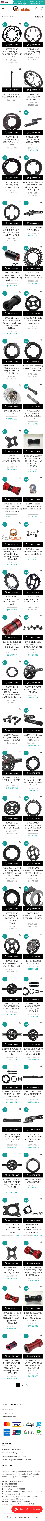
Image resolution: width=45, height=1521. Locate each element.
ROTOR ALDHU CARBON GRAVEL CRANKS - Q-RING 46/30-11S (33, 1007)
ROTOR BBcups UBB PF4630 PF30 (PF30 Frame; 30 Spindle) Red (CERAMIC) (33, 1271)
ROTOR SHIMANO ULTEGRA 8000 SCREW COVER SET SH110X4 (33, 646)
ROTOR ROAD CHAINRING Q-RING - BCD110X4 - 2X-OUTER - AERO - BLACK (12, 918)
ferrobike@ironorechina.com (15, 1481)
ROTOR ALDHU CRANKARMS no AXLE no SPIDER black (33, 141)
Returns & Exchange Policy (12, 1453)
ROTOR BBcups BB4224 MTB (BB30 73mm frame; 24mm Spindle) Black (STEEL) (12, 323)
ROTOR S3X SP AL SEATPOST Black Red (11, 95)
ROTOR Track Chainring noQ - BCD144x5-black (12, 184)
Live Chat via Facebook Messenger (17, 1501)
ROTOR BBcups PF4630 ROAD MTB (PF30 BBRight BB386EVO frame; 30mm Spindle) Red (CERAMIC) (12, 1366)
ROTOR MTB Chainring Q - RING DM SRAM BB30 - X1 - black (33, 600)
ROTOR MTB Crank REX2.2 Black (33, 228)
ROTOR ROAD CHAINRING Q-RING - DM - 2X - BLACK (12, 825)
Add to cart (13, 268)
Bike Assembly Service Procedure (14, 1456)
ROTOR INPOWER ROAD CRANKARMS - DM (33, 1094)
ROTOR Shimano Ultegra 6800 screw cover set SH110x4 (12, 737)
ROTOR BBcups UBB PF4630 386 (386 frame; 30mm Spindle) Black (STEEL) (33, 1317)
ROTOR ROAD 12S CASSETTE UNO (12, 412)
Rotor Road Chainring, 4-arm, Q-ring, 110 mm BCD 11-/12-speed (33, 368)
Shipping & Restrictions (11, 1449)
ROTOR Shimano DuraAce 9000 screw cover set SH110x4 (33, 551)
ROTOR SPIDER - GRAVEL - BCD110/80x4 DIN (12, 1270)
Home (6, 17)
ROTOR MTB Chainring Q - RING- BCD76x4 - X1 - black (33, 275)
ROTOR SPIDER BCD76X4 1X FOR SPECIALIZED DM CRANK (12, 1228)
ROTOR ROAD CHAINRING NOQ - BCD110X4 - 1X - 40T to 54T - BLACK (12, 231)
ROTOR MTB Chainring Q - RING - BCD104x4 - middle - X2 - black (33, 781)
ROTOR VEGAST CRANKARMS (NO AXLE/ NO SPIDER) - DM (33, 414)
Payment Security (9, 1417)
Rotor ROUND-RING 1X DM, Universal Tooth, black (33, 320)
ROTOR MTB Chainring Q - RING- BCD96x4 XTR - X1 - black (12, 600)
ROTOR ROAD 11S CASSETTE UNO (33, 962)
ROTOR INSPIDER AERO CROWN (33, 1180)
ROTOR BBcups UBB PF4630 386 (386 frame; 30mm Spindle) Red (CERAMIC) (12, 507)
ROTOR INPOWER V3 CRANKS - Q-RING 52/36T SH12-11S (11, 1094)
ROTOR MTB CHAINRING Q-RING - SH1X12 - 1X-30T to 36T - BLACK (33, 872)
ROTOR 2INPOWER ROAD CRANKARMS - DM (11, 780)
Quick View (20, 24)
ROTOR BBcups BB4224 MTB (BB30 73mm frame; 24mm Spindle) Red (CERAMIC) (33, 1365)
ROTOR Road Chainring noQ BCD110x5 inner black (33, 51)
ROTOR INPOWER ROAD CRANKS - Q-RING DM (33, 689)
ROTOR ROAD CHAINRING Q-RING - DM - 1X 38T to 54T (12, 963)
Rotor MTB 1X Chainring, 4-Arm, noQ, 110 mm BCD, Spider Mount (33, 826)
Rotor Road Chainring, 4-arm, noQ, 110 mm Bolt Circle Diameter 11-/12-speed (33, 186)
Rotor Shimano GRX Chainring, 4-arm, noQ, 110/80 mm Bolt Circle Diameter (12, 872)
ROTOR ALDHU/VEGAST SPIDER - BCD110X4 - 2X (11, 460)
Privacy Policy (7, 1410)
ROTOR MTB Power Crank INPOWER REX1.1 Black (33, 737)
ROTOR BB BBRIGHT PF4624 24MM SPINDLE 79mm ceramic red (12, 646)
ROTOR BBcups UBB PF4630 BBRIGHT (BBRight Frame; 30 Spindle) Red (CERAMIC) (12, 1318)
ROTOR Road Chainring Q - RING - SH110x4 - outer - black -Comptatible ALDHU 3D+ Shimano (11, 692)
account (36, 8)
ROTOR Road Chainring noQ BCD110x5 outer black (33, 96)
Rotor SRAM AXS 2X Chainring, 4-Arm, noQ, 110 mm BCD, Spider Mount (12, 369)
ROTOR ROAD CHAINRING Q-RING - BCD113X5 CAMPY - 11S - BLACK (12, 53)
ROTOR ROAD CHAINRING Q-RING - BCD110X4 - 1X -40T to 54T (33, 917)
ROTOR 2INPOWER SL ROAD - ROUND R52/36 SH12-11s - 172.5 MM (33, 1138)
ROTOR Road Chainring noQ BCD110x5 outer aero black (12, 141)
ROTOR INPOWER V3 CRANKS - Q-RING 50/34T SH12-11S (33, 1051)
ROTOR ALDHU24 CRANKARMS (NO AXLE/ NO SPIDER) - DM (11, 1138)
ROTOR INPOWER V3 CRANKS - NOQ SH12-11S (12, 1051)
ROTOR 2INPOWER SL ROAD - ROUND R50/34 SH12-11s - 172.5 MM (12, 1183)
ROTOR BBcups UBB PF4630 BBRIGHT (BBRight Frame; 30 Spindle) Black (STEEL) (33, 461)
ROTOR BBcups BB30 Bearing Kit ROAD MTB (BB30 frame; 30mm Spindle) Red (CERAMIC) (11, 554)
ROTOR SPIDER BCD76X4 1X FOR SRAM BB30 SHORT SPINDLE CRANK (33, 1228)
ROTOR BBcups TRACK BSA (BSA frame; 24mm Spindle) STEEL (33, 507)
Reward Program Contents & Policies (16, 1460)
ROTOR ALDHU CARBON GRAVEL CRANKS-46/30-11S (12, 1006)
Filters (38, 17)
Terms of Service (8, 1413)
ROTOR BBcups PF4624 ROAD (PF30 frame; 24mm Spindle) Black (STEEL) (12, 276)
